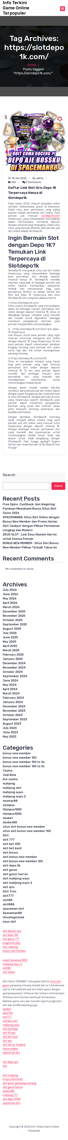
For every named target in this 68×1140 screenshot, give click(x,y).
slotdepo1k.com (50, 215)
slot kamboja (10, 1028)
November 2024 (14, 667)
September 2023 (15, 719)
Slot (13, 182)
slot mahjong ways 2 (17, 882)
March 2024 (11, 693)
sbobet (8, 818)
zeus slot (9, 921)
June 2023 (10, 732)
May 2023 (9, 736)
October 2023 (12, 715)
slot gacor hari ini (15, 874)
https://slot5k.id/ (13, 1079)
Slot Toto (9, 891)
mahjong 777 (10, 1095)
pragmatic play (11, 943)
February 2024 (13, 697)
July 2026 (10, 590)
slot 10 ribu (9, 1032)
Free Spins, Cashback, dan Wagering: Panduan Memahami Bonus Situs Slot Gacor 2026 (29, 509)
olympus (9, 805)
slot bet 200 (11, 844)
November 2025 (14, 615)
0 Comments (33, 182)
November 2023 (14, 710)
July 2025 (10, 633)
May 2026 (10, 598)
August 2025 (12, 628)
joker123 (8, 1013)
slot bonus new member (20, 857)
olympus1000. (12, 813)
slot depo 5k (11, 865)
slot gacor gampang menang (19, 1083)
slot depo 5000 (12, 1099)
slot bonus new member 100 (23, 861)
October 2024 (13, 672)
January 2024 (13, 702)
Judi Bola (9, 775)
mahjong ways (13, 792)
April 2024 (10, 689)
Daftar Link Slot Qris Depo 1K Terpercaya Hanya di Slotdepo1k (32, 193)
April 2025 (10, 646)
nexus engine (10, 1048)
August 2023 (12, 723)
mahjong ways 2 (14, 796)
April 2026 (10, 603)
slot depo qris (10, 1062)
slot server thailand (14, 1044)
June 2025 (10, 637)
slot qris (9, 887)
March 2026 (11, 607)
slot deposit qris (12, 931)
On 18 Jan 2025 (17, 178)
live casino (10, 779)
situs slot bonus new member (24, 826)
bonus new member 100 (19, 757)
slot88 (7, 900)
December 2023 (14, 706)
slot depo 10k (10, 935)
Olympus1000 (12, 809)
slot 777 (9, 839)
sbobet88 (10, 822)
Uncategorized (13, 917)
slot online (9, 972)
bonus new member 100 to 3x (24, 762)
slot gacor (10, 870)
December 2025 (14, 611)
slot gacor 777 (11, 939)
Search (9, 475)
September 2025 (15, 624)
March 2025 (11, 650)
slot (5, 1066)
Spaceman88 (12, 913)
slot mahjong (10, 947)
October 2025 (12, 620)
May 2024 (10, 685)
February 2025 (13, 654)
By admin (38, 178)
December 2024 (14, 663)
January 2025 (13, 659)
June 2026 (10, 594)
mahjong (9, 783)
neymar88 (10, 800)
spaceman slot (13, 908)
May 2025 (9, 641)
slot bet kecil (12, 848)
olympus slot (10, 1021)
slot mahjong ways (16, 878)
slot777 (8, 895)
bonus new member (17, 753)
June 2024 (10, 680)
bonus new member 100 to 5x (24, 766)
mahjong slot (12, 788)
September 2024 (15, 676)
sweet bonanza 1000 (15, 960)
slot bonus (10, 852)
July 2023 (10, 728)
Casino (8, 770)
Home (31, 65)
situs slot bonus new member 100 (27, 831)
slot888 (8, 904)
